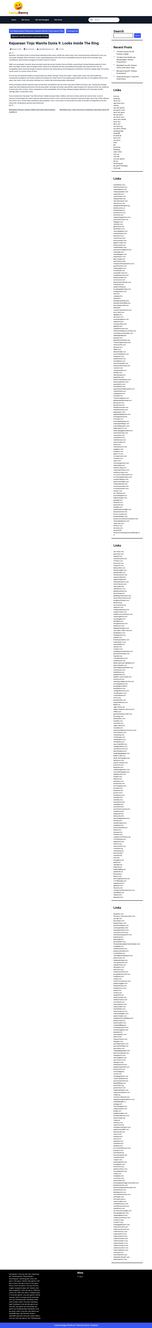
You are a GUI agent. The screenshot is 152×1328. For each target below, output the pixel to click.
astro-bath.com (118, 312)
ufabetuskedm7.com (120, 1243)
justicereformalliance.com (122, 250)
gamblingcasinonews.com (122, 596)
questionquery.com (119, 751)
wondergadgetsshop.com (122, 289)
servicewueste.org (119, 605)
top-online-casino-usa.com (122, 630)
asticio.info (117, 1139)
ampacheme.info (119, 802)
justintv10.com (118, 765)
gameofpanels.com (120, 665)
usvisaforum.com (119, 238)
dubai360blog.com (119, 1083)
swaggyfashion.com (120, 746)
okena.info (117, 298)
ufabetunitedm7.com (120, 1241)
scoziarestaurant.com (121, 488)
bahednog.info (118, 937)
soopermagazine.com (120, 479)
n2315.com (117, 698)
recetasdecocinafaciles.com (123, 333)
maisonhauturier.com (120, 433)
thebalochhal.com (119, 199)
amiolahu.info (118, 800)
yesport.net (117, 990)
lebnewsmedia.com (120, 277)
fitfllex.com (117, 712)
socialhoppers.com (119, 693)
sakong (115, 105)
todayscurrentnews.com (121, 1218)
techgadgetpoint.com (120, 1076)
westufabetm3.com (120, 1255)
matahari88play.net (119, 1025)
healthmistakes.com (120, 1113)
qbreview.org (117, 603)
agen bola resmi (118, 103)
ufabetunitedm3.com (120, 1238)
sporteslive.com (118, 1048)
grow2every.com (119, 405)
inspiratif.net (117, 556)
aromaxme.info (118, 807)
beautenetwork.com (120, 512)
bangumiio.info (118, 814)
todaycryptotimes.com (121, 470)
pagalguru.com (118, 449)
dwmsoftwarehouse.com (122, 380)
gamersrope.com (119, 958)
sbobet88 (116, 133)
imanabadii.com (118, 892)
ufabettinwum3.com (120, 1236)
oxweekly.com (118, 728)
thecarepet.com (118, 921)
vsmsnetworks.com (120, 559)
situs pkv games (119, 108)
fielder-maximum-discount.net (123, 709)
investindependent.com (121, 426)
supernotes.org (118, 1125)
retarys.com (117, 979)
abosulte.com (118, 502)
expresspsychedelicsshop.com (123, 389)
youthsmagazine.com (120, 1030)
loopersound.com (119, 245)
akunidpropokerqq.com (121, 301)
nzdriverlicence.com (120, 447)
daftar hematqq (32, 1297)
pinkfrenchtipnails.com (121, 1053)
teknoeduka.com (119, 465)
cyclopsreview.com (119, 370)
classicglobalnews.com (121, 521)
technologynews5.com (121, 463)
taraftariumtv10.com (120, 749)
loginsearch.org (118, 841)
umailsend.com (118, 976)
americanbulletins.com (121, 354)
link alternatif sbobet (27, 1313)
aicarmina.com (118, 215)
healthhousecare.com (120, 407)
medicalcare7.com (119, 642)
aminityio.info (118, 797)
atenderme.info (118, 811)
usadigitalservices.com (121, 691)
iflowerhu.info (118, 888)
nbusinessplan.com (120, 570)
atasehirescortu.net (120, 1064)
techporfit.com (118, 565)
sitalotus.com (118, 1123)
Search (118, 31)
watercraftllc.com (119, 345)
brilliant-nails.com (119, 756)
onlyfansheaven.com (120, 702)
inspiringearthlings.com (121, 424)
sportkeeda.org (118, 1153)
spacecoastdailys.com (121, 482)
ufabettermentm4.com (121, 1229)
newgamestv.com (119, 1055)
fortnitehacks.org (119, 839)
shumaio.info (117, 832)
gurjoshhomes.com (120, 266)
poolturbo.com (118, 781)
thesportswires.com (120, 1039)
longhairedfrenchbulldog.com (123, 1018)
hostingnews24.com (120, 417)
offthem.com (118, 561)
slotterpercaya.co (119, 1199)
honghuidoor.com (119, 633)
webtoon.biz (117, 1037)
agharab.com (117, 326)
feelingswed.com (119, 393)
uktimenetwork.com (120, 187)
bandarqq (116, 98)
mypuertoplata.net (119, 579)
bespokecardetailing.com (121, 303)
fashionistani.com (119, 391)
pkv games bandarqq (120, 166)
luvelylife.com (118, 721)
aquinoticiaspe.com (120, 1016)
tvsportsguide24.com (120, 1078)
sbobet (24, 1281)
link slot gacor (118, 115)
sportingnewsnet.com (120, 1044)
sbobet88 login (14, 1313)
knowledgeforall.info (120, 686)
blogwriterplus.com (119, 923)
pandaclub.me (118, 872)
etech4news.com (119, 386)
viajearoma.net (118, 321)
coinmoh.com (118, 368)
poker (115, 142)
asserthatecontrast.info (121, 809)
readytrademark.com (120, 484)
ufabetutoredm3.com (120, 1245)
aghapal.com (117, 315)
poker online (117, 152)
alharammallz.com (119, 352)
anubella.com (117, 507)
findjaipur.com (118, 222)
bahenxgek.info (118, 939)
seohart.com (117, 491)
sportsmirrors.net (119, 1060)
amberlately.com (119, 210)
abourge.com (117, 347)
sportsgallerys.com (120, 1058)
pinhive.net (117, 862)
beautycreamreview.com (121, 366)
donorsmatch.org (119, 846)
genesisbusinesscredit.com (122, 714)
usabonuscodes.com (120, 472)
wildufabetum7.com (120, 1259)
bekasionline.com (119, 568)
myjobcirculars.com (120, 612)
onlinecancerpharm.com (121, 1092)
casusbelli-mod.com (120, 273)
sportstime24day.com (120, 1046)
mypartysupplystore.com (121, 217)
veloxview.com (118, 1252)
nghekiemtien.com (119, 774)
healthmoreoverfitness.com (123, 614)
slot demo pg (118, 126)
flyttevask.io (117, 874)
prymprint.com (118, 1150)
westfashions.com (119, 732)
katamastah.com (119, 1132)
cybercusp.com (118, 523)
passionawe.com (119, 1180)
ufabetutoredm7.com (120, 1248)
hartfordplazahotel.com (121, 879)
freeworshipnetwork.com (122, 342)
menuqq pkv (13, 1274)
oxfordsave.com (119, 1002)
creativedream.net (119, 695)
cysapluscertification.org (121, 837)
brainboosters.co (119, 208)
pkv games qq (32, 1304)
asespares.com (118, 356)
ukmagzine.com (118, 967)
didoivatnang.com (119, 375)
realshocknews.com (120, 1109)
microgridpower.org (120, 1171)
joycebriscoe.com (119, 213)
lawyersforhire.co (119, 1020)
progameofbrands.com (121, 600)
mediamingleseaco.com (121, 770)
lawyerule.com (118, 767)
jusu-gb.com (117, 918)
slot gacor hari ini (24, 1283)
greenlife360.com (119, 572)
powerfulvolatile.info (120, 828)
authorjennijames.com (121, 319)
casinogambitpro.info (120, 928)
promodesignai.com (120, 495)
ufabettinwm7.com (120, 1234)
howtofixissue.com (120, 584)
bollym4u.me (117, 867)
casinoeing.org (118, 851)
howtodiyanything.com (121, 421)
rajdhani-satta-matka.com (122, 677)
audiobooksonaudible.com (122, 509)
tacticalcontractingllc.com (122, 1211)
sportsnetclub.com (119, 997)
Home (14, 20)
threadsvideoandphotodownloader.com (126, 944)
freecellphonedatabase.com (123, 956)
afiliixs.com (117, 349)
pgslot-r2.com (118, 454)
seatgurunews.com (120, 291)
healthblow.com (118, 672)
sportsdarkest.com (120, 1034)
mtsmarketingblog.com (121, 772)
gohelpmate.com (119, 674)
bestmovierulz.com (120, 240)
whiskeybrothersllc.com (121, 1257)
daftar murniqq (21, 1297)
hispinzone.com (118, 626)
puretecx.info (118, 793)
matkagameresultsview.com (123, 651)
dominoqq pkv (118, 163)
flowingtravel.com (119, 635)
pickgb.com (117, 1111)
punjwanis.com (118, 914)
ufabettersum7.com (120, 1231)
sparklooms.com (119, 1208)
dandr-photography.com (121, 758)
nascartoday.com (119, 442)
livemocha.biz (118, 853)
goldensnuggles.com (120, 983)
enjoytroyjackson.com (121, 382)
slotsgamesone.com (120, 623)
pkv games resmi (119, 110)
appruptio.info (118, 897)
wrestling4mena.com (120, 684)
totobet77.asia (118, 1220)
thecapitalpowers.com (121, 1213)
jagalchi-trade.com (119, 243)
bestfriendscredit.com (121, 305)
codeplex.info (118, 296)
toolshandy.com (118, 735)
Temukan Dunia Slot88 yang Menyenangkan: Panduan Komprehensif (126, 59)
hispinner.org (117, 656)
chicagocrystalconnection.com (124, 890)
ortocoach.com (118, 1178)
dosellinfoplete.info (120, 823)
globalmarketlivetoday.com (122, 400)
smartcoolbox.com (119, 1201)
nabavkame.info (118, 883)
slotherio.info (118, 834)
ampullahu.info (118, 804)
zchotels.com (118, 458)
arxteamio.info (118, 1143)
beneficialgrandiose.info (121, 818)
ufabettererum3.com (120, 1227)
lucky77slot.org (118, 1085)
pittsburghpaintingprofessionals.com (126, 1183)
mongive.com (118, 649)
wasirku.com (117, 777)
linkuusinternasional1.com (122, 282)
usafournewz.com (119, 196)
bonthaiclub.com (119, 270)
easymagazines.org (120, 1162)
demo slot (116, 101)
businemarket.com (119, 1023)
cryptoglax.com (118, 252)
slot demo (116, 140)
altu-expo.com (118, 317)
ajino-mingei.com (119, 259)
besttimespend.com (120, 1155)
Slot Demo (58, 20)
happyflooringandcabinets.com (124, 1099)
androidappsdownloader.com (123, 667)
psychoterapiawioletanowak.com (124, 1187)
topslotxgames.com (120, 616)
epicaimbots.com (119, 384)
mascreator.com (119, 435)
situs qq (116, 96)
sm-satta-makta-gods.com (122, 475)
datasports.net (118, 1062)
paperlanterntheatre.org (121, 340)
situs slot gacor (20, 1286)
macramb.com (118, 723)
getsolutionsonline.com (121, 654)
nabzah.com (117, 647)
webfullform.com (119, 589)
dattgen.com (117, 373)
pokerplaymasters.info (121, 930)
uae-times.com (118, 552)
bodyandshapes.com (120, 516)
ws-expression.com (120, 456)
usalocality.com (118, 194)
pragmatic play (20, 1288)
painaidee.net (117, 1032)
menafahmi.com (119, 437)
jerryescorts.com (119, 1069)
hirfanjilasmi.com (119, 1164)
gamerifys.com (118, 554)
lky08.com (116, 705)
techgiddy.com (118, 946)
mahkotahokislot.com (120, 1090)
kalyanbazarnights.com (121, 628)
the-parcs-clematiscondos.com (124, 916)
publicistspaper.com (120, 498)
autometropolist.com (120, 363)
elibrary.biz (116, 308)
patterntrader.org (119, 1118)
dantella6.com (118, 621)
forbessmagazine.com (121, 398)
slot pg (29, 1286)
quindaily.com (118, 500)
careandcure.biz (118, 1157)
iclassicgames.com (120, 1004)
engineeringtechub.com (121, 1067)
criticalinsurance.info (120, 658)
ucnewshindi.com (119, 953)
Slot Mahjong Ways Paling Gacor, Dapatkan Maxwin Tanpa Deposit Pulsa (36, 31)
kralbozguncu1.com (120, 428)
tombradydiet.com (119, 268)
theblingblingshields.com (121, 1051)
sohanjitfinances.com (120, 1204)
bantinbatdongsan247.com (122, 935)
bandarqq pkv (36, 1318)
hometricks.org (118, 1167)
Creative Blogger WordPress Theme (68, 1325)
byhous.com (117, 876)
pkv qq (115, 161)
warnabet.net (117, 865)
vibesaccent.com (119, 203)
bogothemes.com (119, 257)
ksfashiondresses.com (121, 1116)
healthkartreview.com (120, 410)
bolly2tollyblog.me (119, 869)
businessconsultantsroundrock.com (125, 519)
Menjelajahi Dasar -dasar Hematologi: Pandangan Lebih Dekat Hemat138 (84, 110)
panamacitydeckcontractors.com (124, 730)
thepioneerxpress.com (121, 582)
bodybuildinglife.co (119, 1102)
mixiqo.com (117, 1174)
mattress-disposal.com (121, 1097)
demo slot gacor (119, 112)
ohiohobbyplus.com (120, 254)
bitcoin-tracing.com (120, 514)
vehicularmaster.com (120, 201)
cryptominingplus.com (121, 1013)
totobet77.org (118, 1222)
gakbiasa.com (118, 885)
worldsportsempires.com (122, 1127)
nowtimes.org (118, 848)
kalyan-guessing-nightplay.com (123, 663)
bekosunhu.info (118, 816)
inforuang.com (118, 716)
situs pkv (116, 156)
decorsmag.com (119, 593)
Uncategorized (72, 31)
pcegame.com (118, 451)
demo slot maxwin (119, 119)
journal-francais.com (120, 763)
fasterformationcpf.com (122, 981)
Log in (81, 1276)
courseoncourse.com (120, 932)
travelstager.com (119, 737)
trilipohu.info (117, 895)
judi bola (19, 1316)
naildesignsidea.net (119, 335)
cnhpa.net (116, 1120)
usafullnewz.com (119, 185)
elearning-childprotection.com (123, 681)
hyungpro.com (118, 1041)
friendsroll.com (118, 284)
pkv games (32, 1281)
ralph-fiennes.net (119, 707)
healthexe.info (118, 790)
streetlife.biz (117, 855)
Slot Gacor (26, 20)
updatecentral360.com (121, 1129)
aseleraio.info (118, 1136)
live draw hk (117, 136)
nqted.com (117, 444)
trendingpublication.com (121, 1225)
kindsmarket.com (119, 719)
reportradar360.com (120, 744)
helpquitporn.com (119, 412)
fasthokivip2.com (119, 1009)
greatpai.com (117, 338)
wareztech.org (118, 969)
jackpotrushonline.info (121, 951)
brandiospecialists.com (121, 640)
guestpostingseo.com (121, 925)
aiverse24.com (118, 505)
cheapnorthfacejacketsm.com (123, 264)
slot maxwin (31, 1288)
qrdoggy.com (117, 1104)
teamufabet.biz (118, 586)
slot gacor (17, 1281)
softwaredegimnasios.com (122, 477)
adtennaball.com (119, 644)
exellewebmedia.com (120, 960)
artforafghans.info (119, 786)
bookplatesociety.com (121, 275)
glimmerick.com (118, 226)
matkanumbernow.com (121, 610)
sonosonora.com (119, 280)
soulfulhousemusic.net (121, 1206)
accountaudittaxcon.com (122, 1148)
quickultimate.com (119, 1190)
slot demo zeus (118, 117)
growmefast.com (119, 1088)
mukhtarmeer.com (119, 440)
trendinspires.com (119, 739)
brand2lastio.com (119, 688)
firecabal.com (118, 396)
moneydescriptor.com (120, 1027)
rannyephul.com (118, 742)
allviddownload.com (120, 591)
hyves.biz (116, 858)
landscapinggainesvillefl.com (123, 431)
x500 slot (37, 1290)
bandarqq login (118, 131)
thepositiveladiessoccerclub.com (124, 331)
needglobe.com (118, 1176)
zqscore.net (117, 1134)
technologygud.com (120, 1106)
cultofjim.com (118, 224)
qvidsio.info (117, 830)
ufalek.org (116, 1095)
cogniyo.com (117, 1160)
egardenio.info (118, 1141)
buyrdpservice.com (119, 988)
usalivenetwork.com (120, 949)
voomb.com (117, 1074)
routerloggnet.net (119, 619)
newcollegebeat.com (120, 231)
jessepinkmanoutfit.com (121, 974)
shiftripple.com (118, 1197)
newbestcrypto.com (120, 1000)
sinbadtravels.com (119, 965)
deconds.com (118, 528)
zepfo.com (117, 461)
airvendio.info (118, 788)
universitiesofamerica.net (122, 598)
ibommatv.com (118, 563)
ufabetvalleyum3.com (120, 1250)
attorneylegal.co (118, 1072)
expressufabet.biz (119, 577)
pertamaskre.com (119, 942)
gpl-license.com (118, 403)
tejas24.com (117, 779)
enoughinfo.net (118, 860)
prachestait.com (119, 783)
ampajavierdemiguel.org (121, 206)
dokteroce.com (118, 760)
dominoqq (116, 147)
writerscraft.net (118, 679)
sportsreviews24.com (120, 1081)
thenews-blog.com (119, 468)
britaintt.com (117, 526)
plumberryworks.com (120, 1185)
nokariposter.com (119, 661)
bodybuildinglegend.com (121, 753)
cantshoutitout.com (120, 575)
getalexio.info (118, 1146)
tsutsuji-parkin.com (120, 324)
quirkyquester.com (119, 1192)
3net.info (116, 294)
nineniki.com (117, 637)
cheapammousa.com (120, 329)
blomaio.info (117, 821)
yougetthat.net (118, 995)
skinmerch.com (118, 236)
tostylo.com (117, 993)
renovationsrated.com (121, 486)
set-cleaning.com (119, 493)
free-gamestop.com (120, 962)
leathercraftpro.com (120, 1169)
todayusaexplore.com (120, 192)
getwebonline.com (119, 700)
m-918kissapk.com (119, 881)
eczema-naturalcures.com (122, 310)
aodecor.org (117, 844)
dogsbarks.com (118, 377)
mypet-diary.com (119, 726)
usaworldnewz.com (120, 189)
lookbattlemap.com (120, 986)
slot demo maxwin (119, 129)
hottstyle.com (118, 419)
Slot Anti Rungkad (42, 20)
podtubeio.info (118, 825)
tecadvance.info (118, 795)
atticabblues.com (119, 361)
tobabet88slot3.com (120, 1215)
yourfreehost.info (119, 261)
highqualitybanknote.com (121, 414)
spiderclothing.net (119, 287)
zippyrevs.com (118, 607)
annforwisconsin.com (120, 219)
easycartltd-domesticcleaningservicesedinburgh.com (126, 532)
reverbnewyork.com (120, 233)
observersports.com (120, 1011)
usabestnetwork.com (120, 972)
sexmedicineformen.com (121, 1194)
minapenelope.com (119, 247)
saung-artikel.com (119, 1007)
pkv (114, 145)
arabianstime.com (119, 359)
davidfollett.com (119, 229)
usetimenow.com (119, 670)
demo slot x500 (15, 1293)
